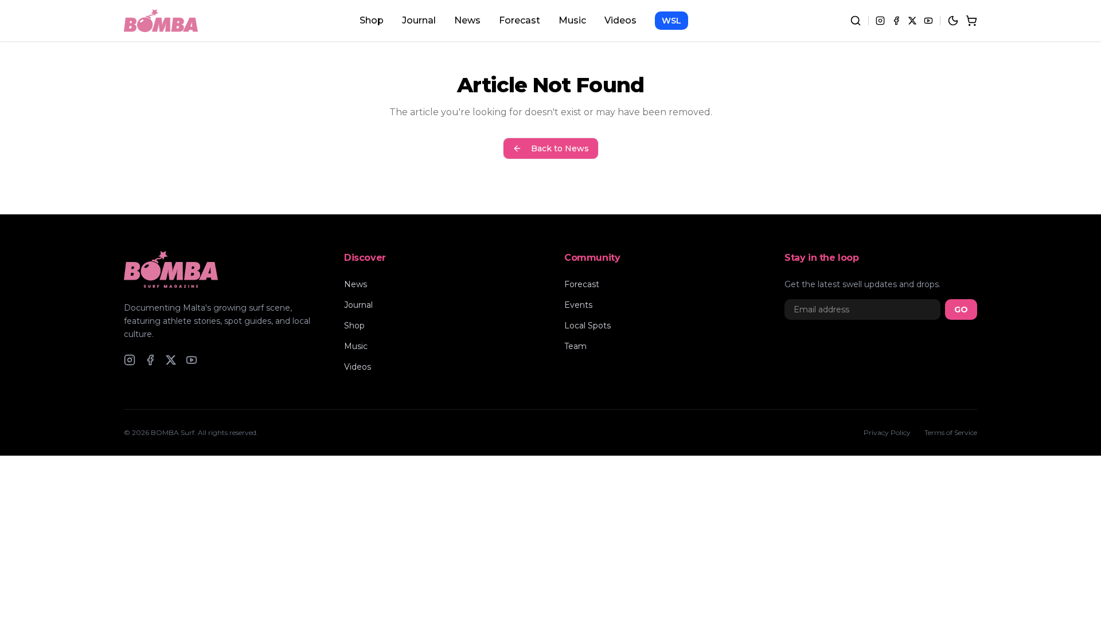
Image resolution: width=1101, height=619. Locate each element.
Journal (419, 20)
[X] (912, 20)
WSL (671, 20)
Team (575, 346)
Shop (372, 20)
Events (578, 305)
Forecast (519, 20)
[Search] (855, 20)
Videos (620, 20)
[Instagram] (880, 20)
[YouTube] (928, 20)
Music (572, 20)
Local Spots (587, 325)
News (467, 20)
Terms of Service (950, 432)
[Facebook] (896, 20)
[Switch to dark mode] (953, 20)
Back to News (560, 148)
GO (961, 309)
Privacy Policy (887, 432)
